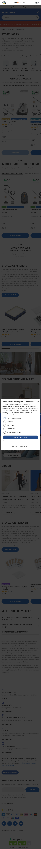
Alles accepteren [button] (20, 437)
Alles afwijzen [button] (20, 442)
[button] (20, 446)
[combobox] (38, 401)
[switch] (37, 3)
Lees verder (31, 414)
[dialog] (20, 424)
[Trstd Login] (38, 2)
